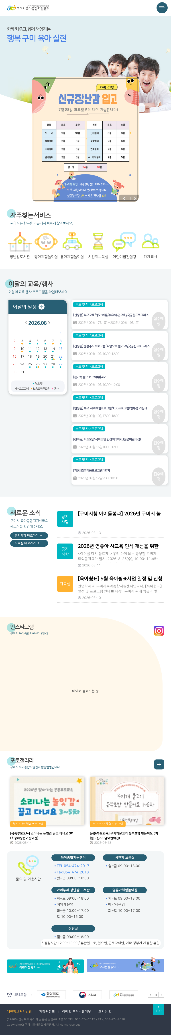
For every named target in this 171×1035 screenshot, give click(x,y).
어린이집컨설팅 (124, 257)
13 (45, 349)
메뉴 (162, 7)
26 (38, 364)
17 (22, 356)
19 (38, 356)
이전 (124, 198)
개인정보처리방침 (19, 1012)
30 (14, 372)
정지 (129, 198)
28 (53, 364)
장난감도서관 (20, 257)
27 (45, 364)
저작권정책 (47, 1012)
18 (30, 356)
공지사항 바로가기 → (28, 536)
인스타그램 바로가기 (159, 631)
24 (22, 364)
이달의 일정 (25, 307)
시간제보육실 (98, 257)
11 (30, 349)
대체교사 (150, 257)
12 (38, 349)
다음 (135, 198)
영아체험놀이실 (46, 257)
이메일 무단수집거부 (76, 1012)
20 (45, 356)
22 (61, 356)
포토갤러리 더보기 (159, 764)
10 (22, 349)
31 (22, 372)
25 (30, 364)
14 (53, 349)
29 (61, 364)
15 (61, 349)
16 (14, 356)
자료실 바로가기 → (27, 543)
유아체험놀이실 (72, 257)
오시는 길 (105, 1012)
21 (53, 356)
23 (14, 364)
